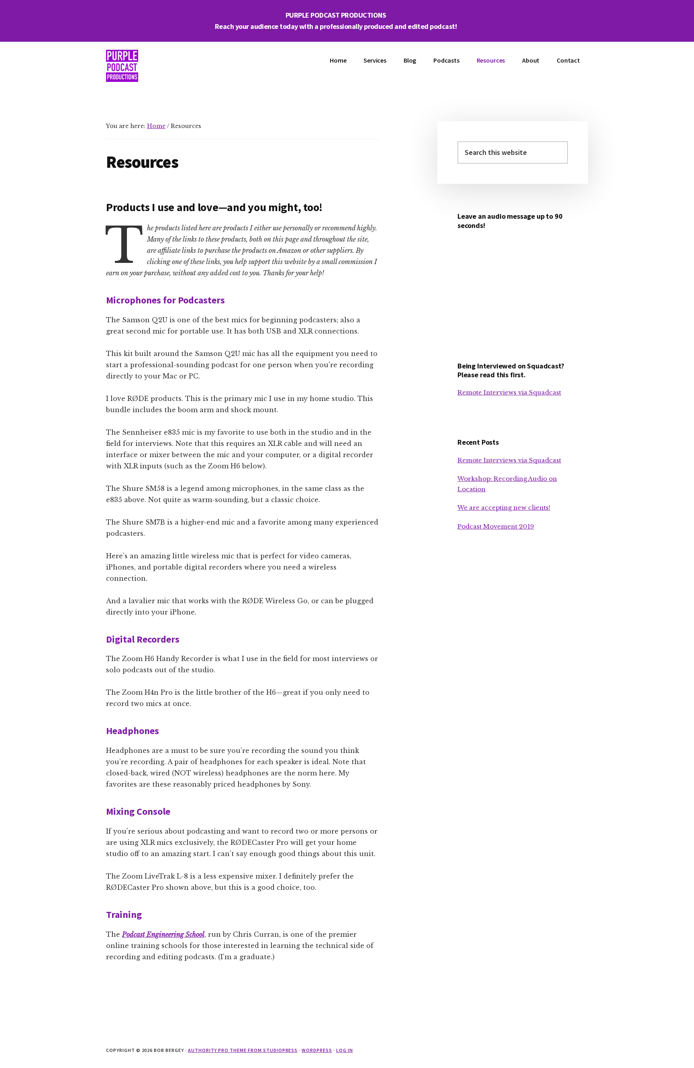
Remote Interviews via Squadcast (509, 392)
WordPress (317, 1050)
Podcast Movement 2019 (495, 526)
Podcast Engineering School (163, 934)
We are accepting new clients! (503, 507)
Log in (344, 1050)
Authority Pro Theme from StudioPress (243, 1050)
